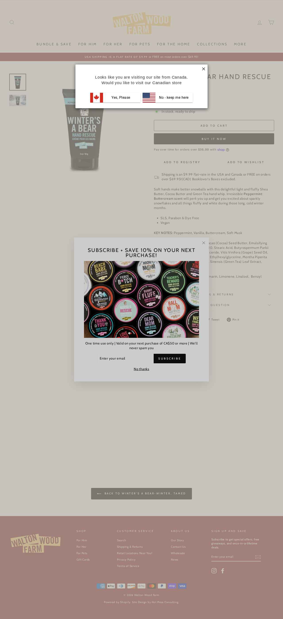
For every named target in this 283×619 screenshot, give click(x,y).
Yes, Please (120, 97)
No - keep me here (173, 97)
